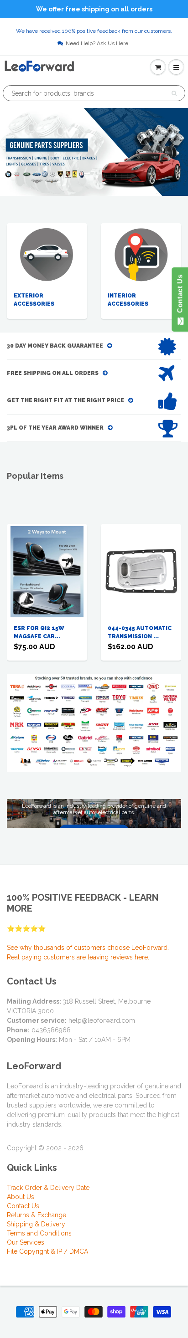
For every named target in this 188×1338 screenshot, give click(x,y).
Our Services (25, 1242)
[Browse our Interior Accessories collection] (141, 254)
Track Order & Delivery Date (48, 1187)
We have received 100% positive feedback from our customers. (94, 31)
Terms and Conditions (39, 1233)
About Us (20, 1196)
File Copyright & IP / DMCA (47, 1251)
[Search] (174, 93)
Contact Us (23, 1206)
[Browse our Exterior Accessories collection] (47, 254)
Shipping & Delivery (36, 1224)
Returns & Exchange (36, 1215)
